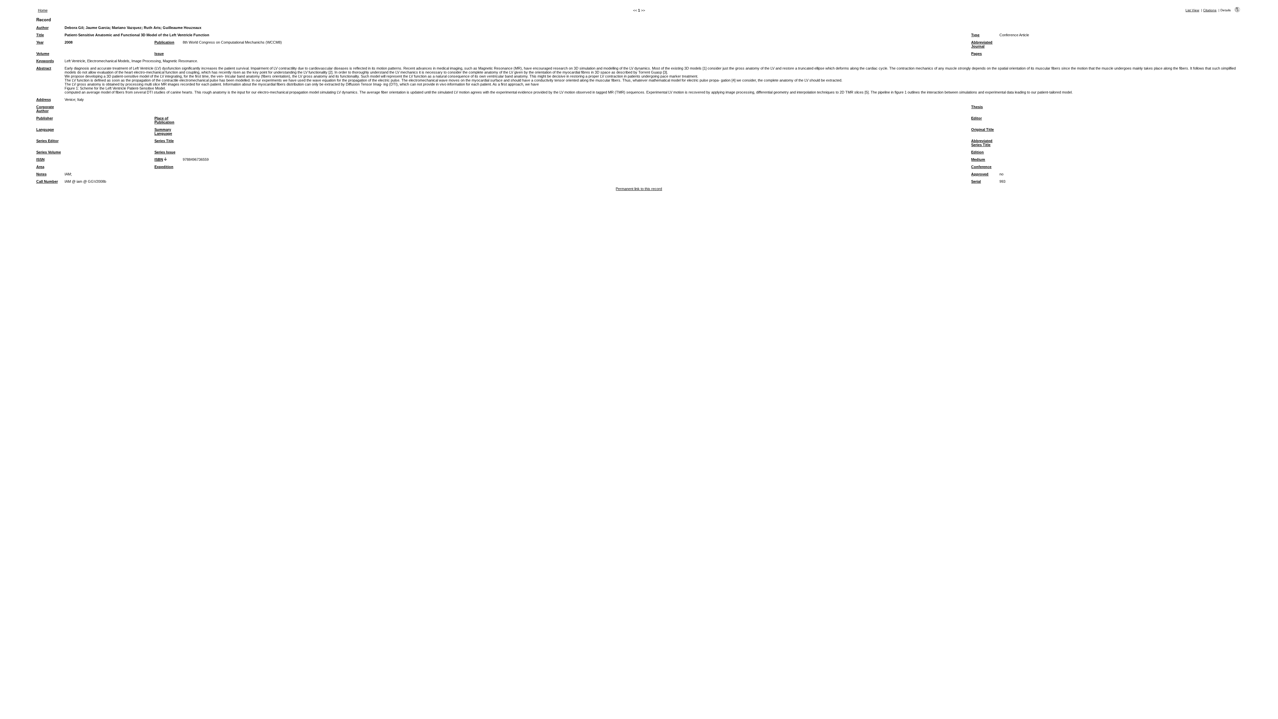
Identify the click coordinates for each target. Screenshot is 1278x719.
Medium (978, 159)
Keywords (45, 61)
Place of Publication (164, 120)
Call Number (47, 181)
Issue (159, 54)
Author (42, 28)
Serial (976, 181)
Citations (1209, 10)
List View (1192, 10)
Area (40, 167)
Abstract (43, 68)
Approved (979, 174)
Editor (976, 118)
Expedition (163, 167)
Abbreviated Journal (981, 44)
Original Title (982, 129)
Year (40, 42)
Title (40, 35)
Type (975, 35)
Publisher (44, 118)
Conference (981, 167)
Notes (41, 174)
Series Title (164, 141)
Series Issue (164, 152)
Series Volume (48, 152)
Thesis (977, 107)
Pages (976, 54)
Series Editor (47, 141)
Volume (42, 54)
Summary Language (163, 131)
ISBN (158, 159)
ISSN (40, 159)
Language (45, 129)
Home (43, 10)
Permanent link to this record (639, 189)
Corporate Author (45, 109)
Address (43, 100)
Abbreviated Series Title (981, 143)
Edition (977, 152)
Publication (164, 42)
